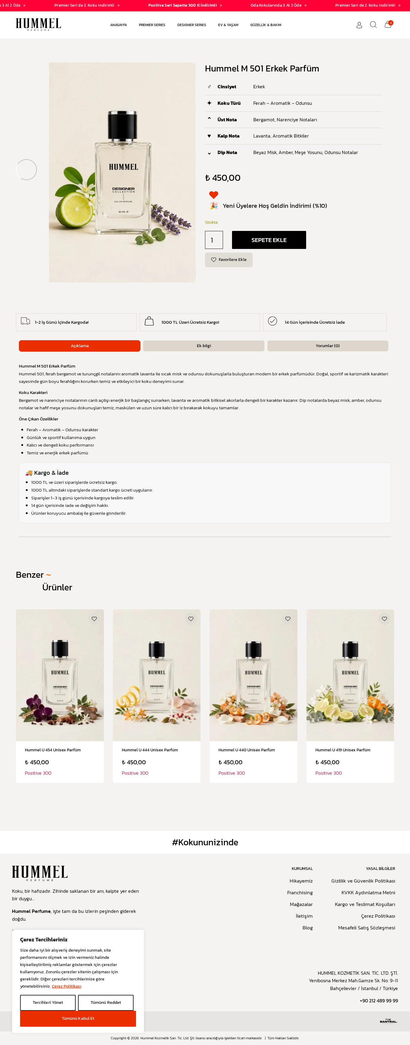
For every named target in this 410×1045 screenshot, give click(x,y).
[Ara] (373, 24)
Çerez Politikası (66, 986)
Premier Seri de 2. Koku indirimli (65, 5)
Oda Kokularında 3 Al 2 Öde (256, 5)
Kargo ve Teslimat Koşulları (365, 904)
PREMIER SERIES (152, 25)
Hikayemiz (301, 881)
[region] (78, 981)
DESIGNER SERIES (191, 25)
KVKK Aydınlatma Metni (368, 892)
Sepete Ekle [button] (59, 748)
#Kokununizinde (205, 842)
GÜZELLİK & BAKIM (265, 25)
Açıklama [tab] (80, 346)
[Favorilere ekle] (94, 619)
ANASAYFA (118, 25)
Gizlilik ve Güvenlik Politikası (363, 881)
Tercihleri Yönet (48, 1002)
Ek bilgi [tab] (204, 346)
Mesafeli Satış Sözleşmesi (366, 927)
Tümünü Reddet (106, 1002)
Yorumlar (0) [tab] (328, 346)
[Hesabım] (359, 25)
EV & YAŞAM (228, 25)
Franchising (300, 892)
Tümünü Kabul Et (78, 1018)
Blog (308, 927)
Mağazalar (301, 904)
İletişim (304, 916)
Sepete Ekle (269, 239)
